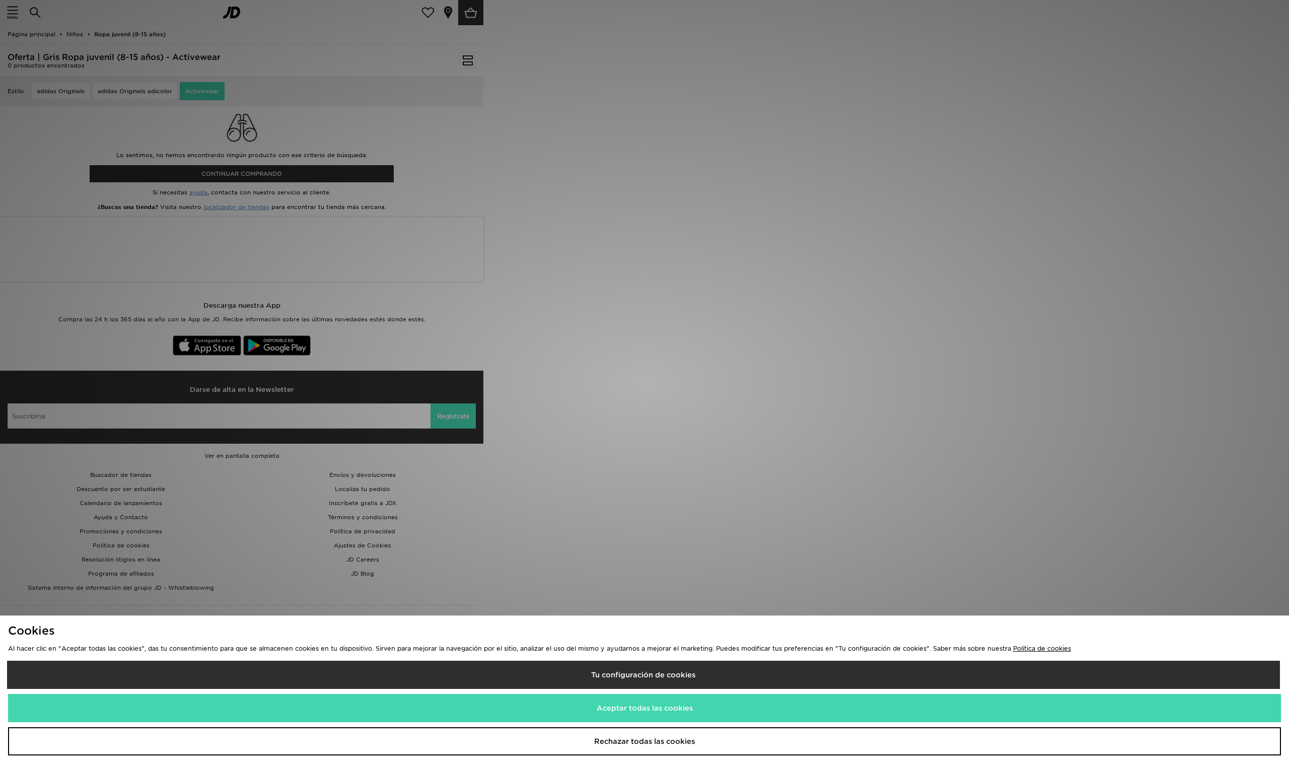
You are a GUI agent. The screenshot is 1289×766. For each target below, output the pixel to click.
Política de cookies (1042, 648)
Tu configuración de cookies (643, 675)
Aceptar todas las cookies (645, 708)
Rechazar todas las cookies (644, 741)
